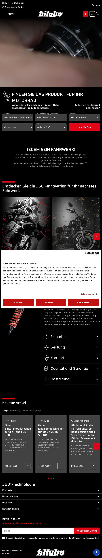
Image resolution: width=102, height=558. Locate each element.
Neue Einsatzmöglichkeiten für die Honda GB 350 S (18, 430)
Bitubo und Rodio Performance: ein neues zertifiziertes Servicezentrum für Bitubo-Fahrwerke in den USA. (83, 433)
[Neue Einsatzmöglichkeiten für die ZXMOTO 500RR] (61, 466)
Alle (5, 411)
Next (96, 236)
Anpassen (49, 302)
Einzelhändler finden (14, 7)
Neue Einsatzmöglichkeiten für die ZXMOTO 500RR (51, 430)
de (6, 3)
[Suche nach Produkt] (92, 14)
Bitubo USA (18, 3)
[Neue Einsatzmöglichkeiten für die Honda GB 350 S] (27, 466)
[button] (72, 337)
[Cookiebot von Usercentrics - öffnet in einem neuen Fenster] (87, 254)
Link (96, 538)
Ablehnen (18, 302)
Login (97, 5)
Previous (5, 236)
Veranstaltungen (32, 411)
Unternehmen (10, 496)
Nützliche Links (10, 508)
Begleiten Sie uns (88, 531)
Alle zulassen (83, 302)
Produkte (15, 411)
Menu (10, 14)
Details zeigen (87, 294)
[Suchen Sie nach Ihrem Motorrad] (85, 14)
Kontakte (7, 490)
